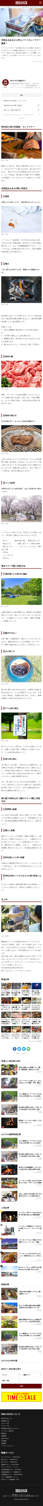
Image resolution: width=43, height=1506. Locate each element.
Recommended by (32, 1041)
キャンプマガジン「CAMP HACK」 (11, 1457)
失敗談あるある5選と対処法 (13, 105)
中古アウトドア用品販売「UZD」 (10, 1479)
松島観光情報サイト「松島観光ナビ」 (12, 1472)
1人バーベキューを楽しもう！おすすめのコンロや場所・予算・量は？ (30, 1082)
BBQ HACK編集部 (17, 80)
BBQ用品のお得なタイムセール (10, 1428)
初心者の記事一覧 (34, 7)
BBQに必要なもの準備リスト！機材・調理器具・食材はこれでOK (29, 1068)
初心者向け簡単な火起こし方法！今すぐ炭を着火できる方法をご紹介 (30, 1108)
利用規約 (3, 1443)
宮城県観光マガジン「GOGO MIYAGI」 (12, 1474)
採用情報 (3, 1436)
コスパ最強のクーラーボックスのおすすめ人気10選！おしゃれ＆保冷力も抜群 (30, 1096)
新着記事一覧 (5, 1421)
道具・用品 (4, 1220)
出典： (3, 304)
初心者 (24, 1053)
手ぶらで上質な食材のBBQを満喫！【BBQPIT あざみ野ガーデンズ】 (30, 1306)
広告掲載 (3, 1441)
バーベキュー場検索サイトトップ (9, 7)
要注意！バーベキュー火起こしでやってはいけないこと (30, 1121)
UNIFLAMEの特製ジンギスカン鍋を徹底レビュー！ (29, 1293)
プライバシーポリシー (7, 1446)
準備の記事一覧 (25, 7)
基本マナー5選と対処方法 (12, 110)
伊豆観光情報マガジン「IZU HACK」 (11, 1469)
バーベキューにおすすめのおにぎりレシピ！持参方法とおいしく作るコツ (29, 1256)
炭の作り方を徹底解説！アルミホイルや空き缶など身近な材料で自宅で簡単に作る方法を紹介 (30, 1169)
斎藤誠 (40, 1112)
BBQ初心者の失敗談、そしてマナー (15, 101)
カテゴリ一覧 (5, 1423)
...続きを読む (37, 87)
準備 (19, 1053)
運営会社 (3, 1433)
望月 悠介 (39, 1296)
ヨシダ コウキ (38, 1072)
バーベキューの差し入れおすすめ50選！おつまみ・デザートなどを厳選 (30, 1182)
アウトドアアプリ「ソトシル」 (10, 1467)
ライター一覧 (5, 1426)
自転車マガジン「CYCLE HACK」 (10, 1464)
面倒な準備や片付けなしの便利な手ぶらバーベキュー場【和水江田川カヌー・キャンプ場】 (30, 1321)
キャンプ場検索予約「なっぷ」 (10, 1477)
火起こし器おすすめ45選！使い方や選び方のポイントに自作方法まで (30, 1195)
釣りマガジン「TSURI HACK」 (9, 1462)
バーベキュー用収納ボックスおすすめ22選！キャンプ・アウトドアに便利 (29, 1228)
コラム (19, 7)
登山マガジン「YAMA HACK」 (9, 1459)
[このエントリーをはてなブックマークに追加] (24, 1049)
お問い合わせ (5, 1438)
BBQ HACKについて (7, 1418)
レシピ (3, 1261)
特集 (3, 1275)
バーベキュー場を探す (7, 1431)
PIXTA (6, 160)
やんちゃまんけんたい (36, 1217)
